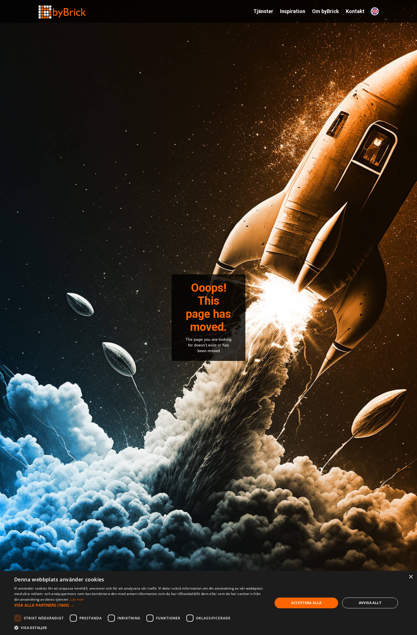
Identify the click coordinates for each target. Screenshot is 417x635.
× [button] (410, 577)
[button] (139, 605)
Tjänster (263, 11)
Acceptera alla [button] (306, 602)
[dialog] (208, 603)
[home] (62, 9)
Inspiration (292, 11)
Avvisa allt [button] (370, 602)
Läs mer (77, 599)
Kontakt (355, 11)
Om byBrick (325, 11)
